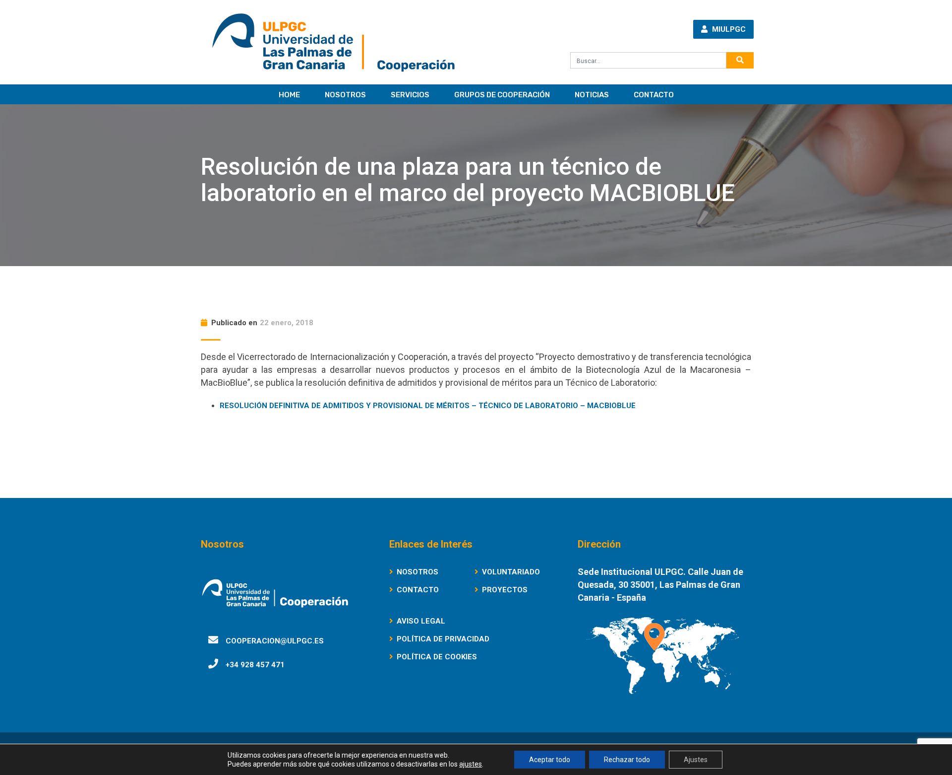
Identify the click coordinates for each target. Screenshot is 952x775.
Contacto (654, 94)
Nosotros (345, 94)
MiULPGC (728, 29)
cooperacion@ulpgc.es (275, 640)
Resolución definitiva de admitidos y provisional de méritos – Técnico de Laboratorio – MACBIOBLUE (428, 405)
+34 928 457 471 (255, 664)
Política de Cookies (437, 656)
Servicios (410, 94)
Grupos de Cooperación (502, 94)
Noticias (592, 94)
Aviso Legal (421, 621)
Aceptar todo (549, 760)
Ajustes (696, 760)
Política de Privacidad (443, 638)
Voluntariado (511, 571)
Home (289, 94)
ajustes (470, 764)
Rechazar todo (627, 760)
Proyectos (505, 589)
